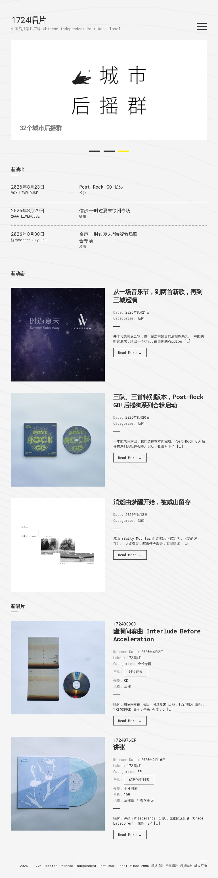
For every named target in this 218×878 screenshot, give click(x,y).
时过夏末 (135, 671)
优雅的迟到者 (139, 779)
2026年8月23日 (28, 187)
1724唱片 (28, 19)
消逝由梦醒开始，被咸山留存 (151, 502)
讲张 (119, 747)
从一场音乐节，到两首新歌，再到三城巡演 (157, 295)
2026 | (27, 866)
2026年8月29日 (28, 210)
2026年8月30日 (28, 234)
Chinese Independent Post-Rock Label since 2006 (105, 866)
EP (140, 771)
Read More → (130, 352)
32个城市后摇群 (41, 128)
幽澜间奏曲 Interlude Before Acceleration (156, 635)
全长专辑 (144, 663)
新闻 (141, 318)
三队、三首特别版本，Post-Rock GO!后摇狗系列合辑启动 (158, 401)
